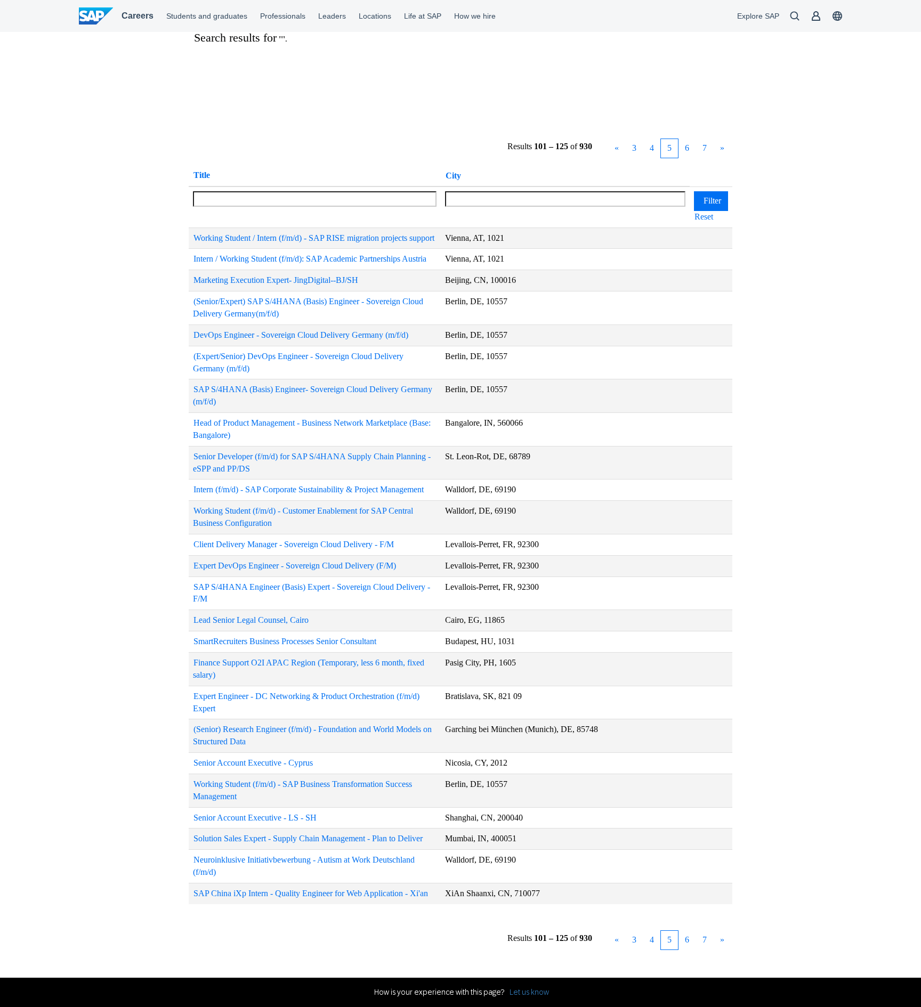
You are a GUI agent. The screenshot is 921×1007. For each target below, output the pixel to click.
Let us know (529, 992)
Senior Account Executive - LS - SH (255, 817)
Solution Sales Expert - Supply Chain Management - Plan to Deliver (308, 838)
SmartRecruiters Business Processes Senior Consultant (284, 641)
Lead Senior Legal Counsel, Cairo (251, 619)
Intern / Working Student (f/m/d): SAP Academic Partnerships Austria (309, 258)
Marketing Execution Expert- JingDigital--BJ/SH (275, 280)
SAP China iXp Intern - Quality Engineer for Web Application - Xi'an (310, 893)
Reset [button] (703, 216)
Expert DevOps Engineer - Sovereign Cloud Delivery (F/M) (294, 565)
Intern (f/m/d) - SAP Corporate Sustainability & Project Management (308, 489)
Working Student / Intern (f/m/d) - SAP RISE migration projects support (313, 237)
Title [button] (201, 175)
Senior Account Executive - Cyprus (253, 762)
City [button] (453, 175)
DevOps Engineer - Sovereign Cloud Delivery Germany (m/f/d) (300, 334)
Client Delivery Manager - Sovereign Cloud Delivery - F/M (293, 544)
